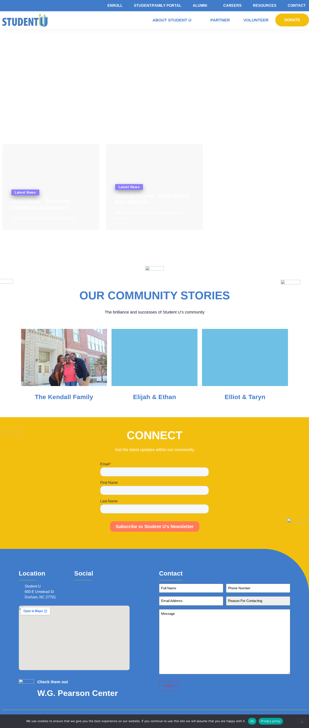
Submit (168, 686)
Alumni (200, 5)
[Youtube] (95, 586)
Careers (232, 5)
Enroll (115, 5)
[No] (302, 721)
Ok (252, 721)
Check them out (52, 682)
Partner (220, 20)
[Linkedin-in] (89, 586)
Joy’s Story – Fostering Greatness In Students (41, 204)
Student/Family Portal (157, 5)
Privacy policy (271, 721)
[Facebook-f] (76, 586)
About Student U (171, 20)
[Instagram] (82, 586)
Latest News (25, 192)
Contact (297, 5)
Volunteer (256, 20)
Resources (264, 5)
